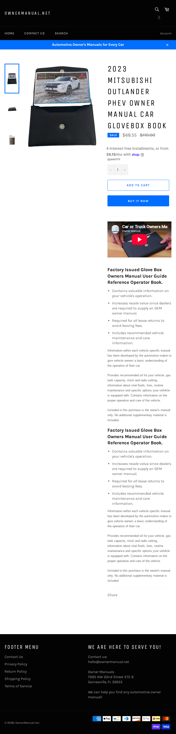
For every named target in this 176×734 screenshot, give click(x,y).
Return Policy (16, 671)
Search (61, 33)
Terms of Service (18, 686)
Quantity (113, 159)
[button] (156, 18)
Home (9, 33)
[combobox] (156, 10)
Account (165, 33)
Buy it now (138, 201)
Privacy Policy (16, 664)
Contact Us (34, 33)
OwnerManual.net (28, 13)
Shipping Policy (17, 679)
